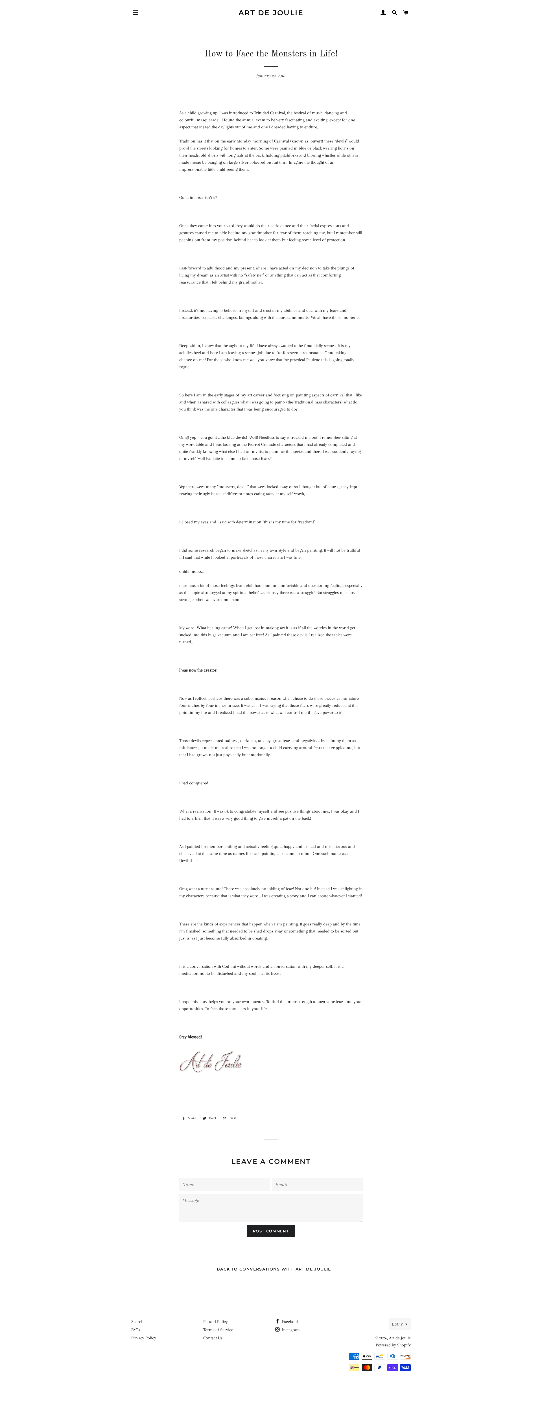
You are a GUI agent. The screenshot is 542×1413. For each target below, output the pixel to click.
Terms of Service (218, 1329)
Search (137, 1321)
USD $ (397, 1324)
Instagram (290, 1329)
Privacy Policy (143, 1337)
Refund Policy (215, 1321)
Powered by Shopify (393, 1345)
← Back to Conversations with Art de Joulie (271, 1269)
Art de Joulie (271, 12)
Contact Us (212, 1337)
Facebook (290, 1321)
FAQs (135, 1329)
